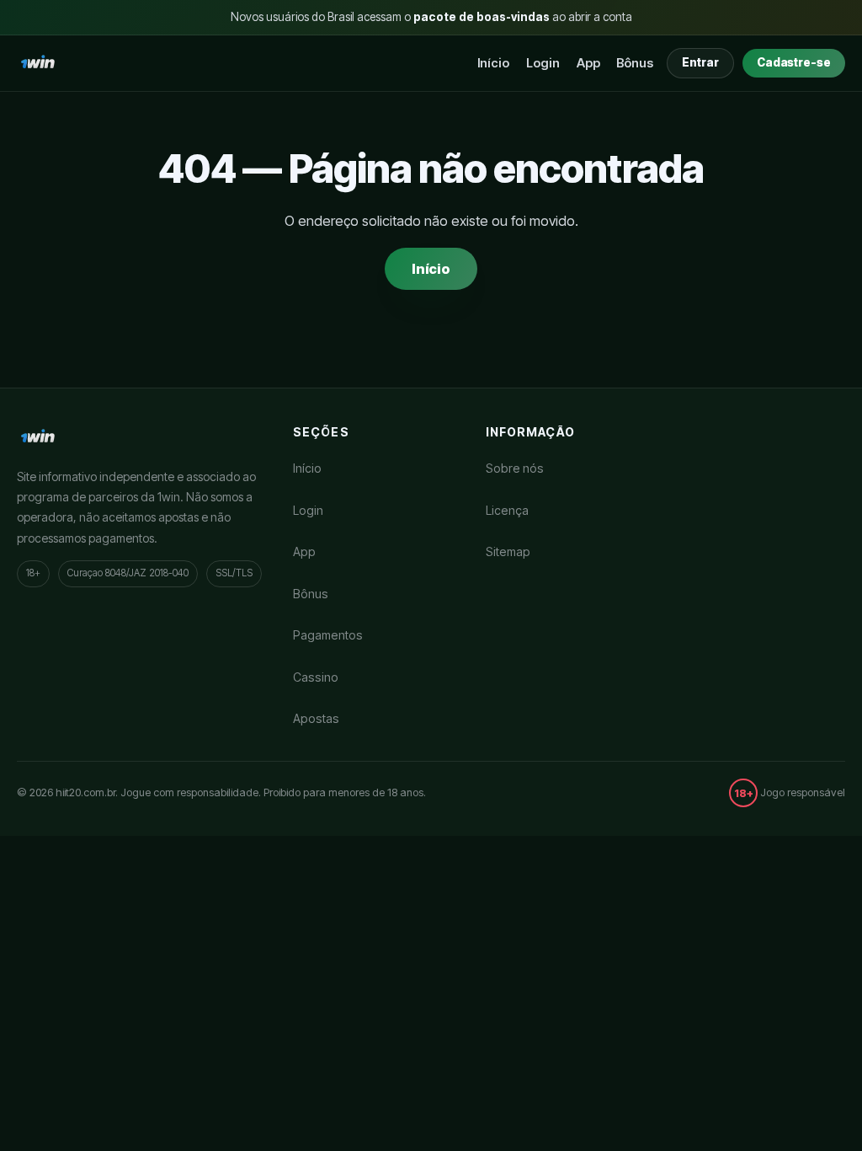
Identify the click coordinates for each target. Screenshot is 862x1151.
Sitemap (508, 551)
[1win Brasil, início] (38, 63)
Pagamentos (328, 635)
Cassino (315, 677)
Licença (507, 510)
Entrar (700, 62)
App (588, 63)
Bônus (634, 63)
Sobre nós (515, 468)
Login (543, 63)
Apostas (316, 718)
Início (493, 63)
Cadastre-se (794, 62)
